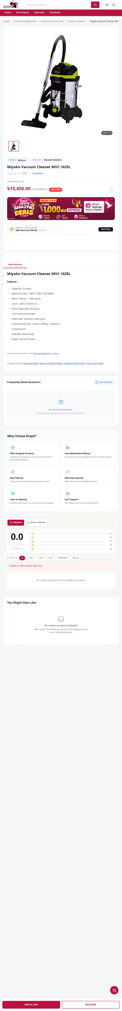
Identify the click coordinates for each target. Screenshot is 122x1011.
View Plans (106, 229)
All (22, 558)
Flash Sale (39, 12)
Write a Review (37, 522)
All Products (22, 12)
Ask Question (105, 382)
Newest (76, 558)
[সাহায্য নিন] (114, 990)
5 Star (30, 558)
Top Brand (55, 12)
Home (8, 12)
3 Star (50, 558)
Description (15, 264)
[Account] (115, 5)
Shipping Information (75, 363)
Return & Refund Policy (51, 363)
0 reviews (38, 173)
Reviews (17, 522)
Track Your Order (95, 363)
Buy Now (90, 1004)
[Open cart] (107, 4)
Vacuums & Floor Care (52, 21)
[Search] (95, 4)
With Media (63, 558)
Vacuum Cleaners (76, 21)
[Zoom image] (109, 35)
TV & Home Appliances (25, 21)
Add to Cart (31, 1004)
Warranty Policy (31, 363)
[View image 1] (13, 146)
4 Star (40, 558)
